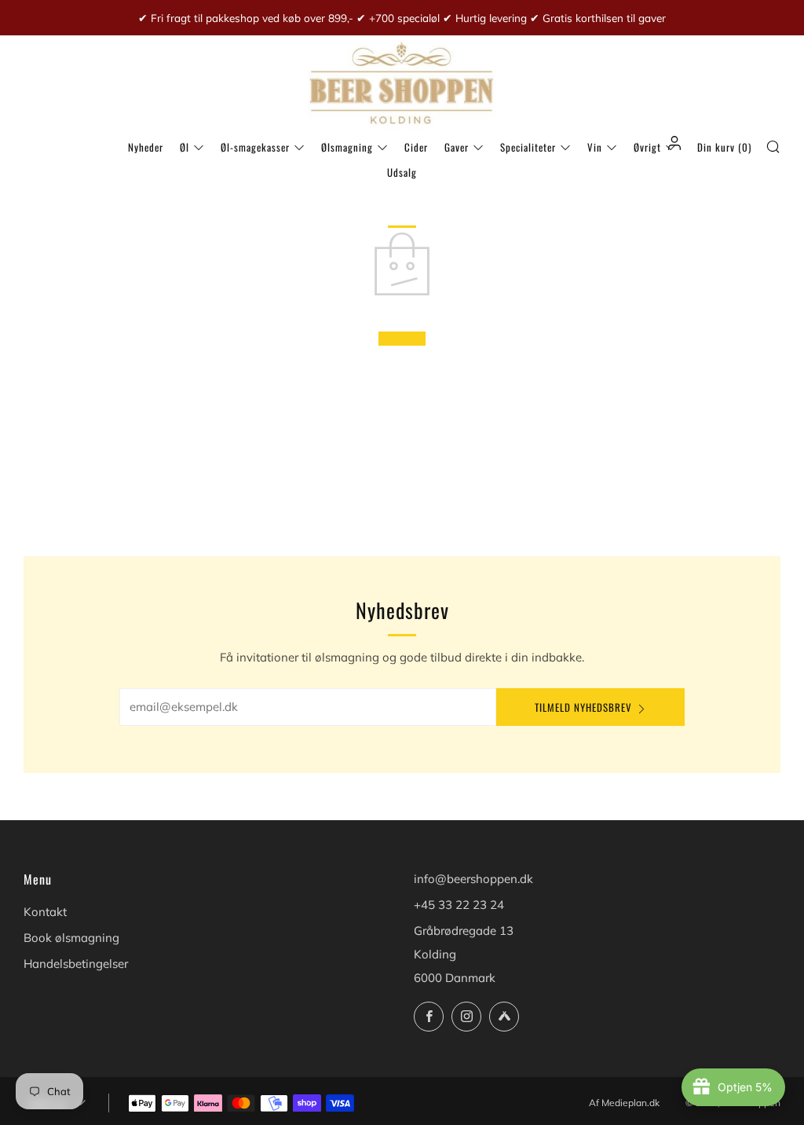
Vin (594, 147)
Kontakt (45, 911)
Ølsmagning (347, 147)
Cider (416, 147)
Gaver (456, 147)
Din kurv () (724, 147)
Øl (184, 147)
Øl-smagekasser (255, 147)
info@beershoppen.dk (473, 878)
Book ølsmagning (71, 937)
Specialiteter (528, 147)
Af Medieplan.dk (624, 1103)
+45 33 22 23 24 (459, 904)
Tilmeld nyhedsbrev (583, 707)
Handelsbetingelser (76, 963)
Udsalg (402, 172)
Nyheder (145, 147)
